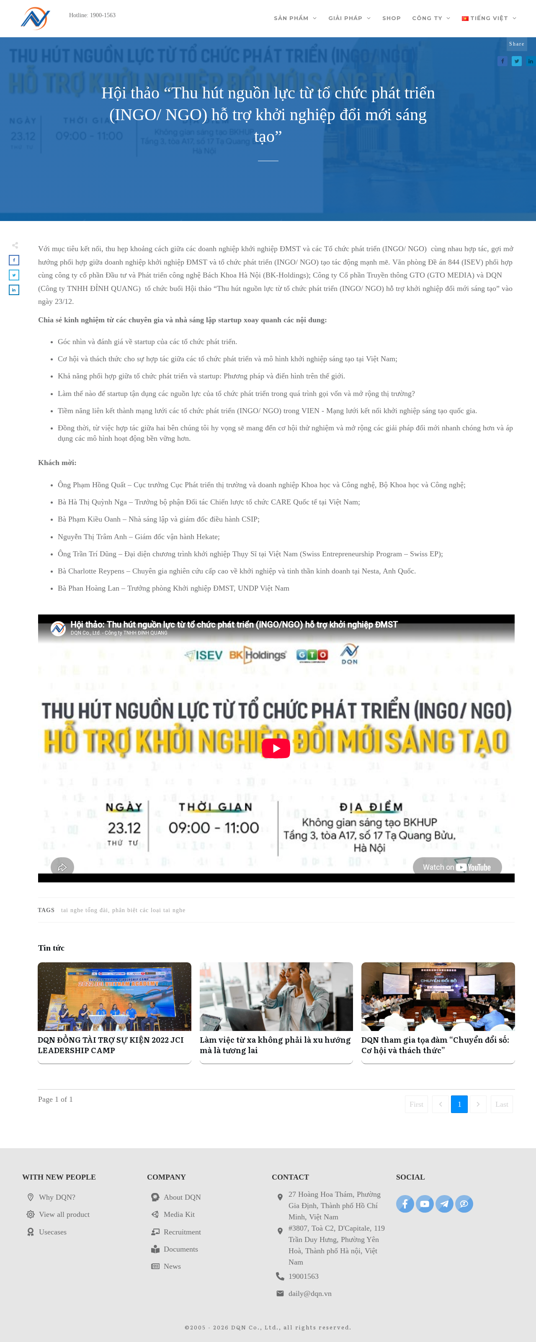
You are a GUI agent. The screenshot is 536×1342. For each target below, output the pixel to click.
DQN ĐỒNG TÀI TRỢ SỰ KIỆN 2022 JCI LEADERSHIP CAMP (114, 1013)
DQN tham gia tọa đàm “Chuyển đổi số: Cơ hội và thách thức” (438, 1013)
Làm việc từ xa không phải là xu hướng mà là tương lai (276, 1013)
